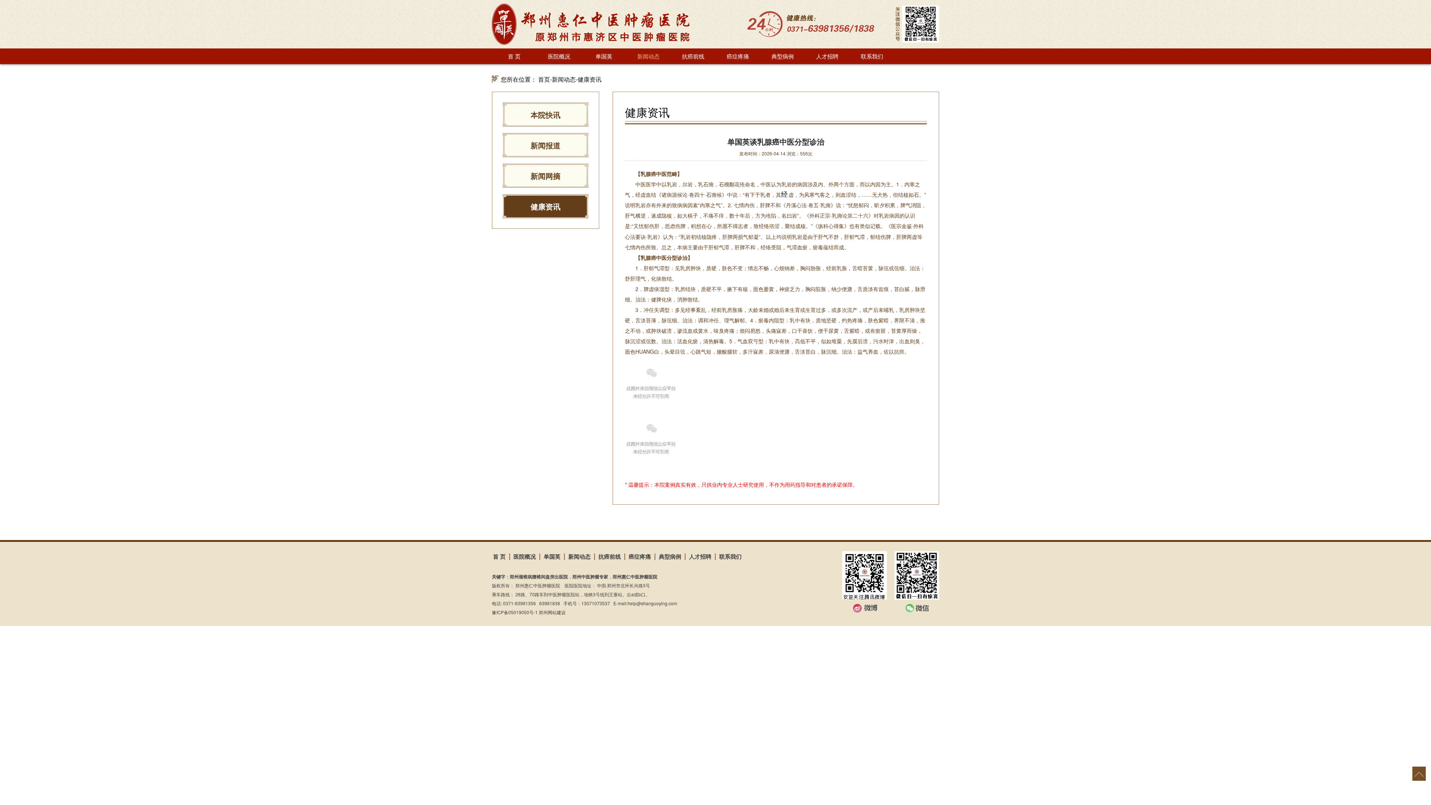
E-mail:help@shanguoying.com (645, 603)
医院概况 (559, 56)
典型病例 (782, 56)
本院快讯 (545, 114)
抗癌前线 (693, 56)
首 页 (514, 56)
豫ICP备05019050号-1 (515, 612)
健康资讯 (589, 79)
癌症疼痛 (738, 56)
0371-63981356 (519, 603)
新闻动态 (648, 56)
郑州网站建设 (552, 612)
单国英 (604, 56)
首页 (544, 79)
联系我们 (872, 56)
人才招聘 (827, 56)
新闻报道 (545, 145)
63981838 (549, 603)
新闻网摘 (545, 175)
